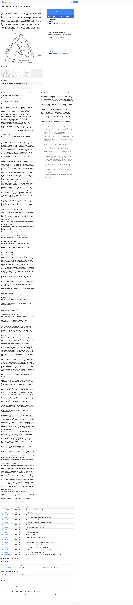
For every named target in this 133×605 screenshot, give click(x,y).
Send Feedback (57, 603)
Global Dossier (61, 53)
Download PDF (52, 16)
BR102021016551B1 (6, 554)
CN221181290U (5, 542)
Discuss (66, 53)
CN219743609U (5, 547)
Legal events (52, 50)
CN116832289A (5, 532)
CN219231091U (5, 529)
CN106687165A (5, 514)
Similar (67, 16)
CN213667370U (5, 552)
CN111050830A (5, 519)
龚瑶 (52, 21)
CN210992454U (5, 524)
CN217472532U (5, 539)
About (51, 603)
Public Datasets (65, 603)
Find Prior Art (60, 16)
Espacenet (55, 53)
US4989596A (4, 512)
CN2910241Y (4, 544)
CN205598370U (5, 534)
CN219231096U (5, 527)
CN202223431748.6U (6, 567)
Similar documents (59, 50)
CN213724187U (5, 549)
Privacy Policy (77, 603)
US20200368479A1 (6, 517)
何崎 (54, 21)
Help (83, 603)
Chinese (56, 19)
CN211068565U (5, 522)
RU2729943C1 (5, 537)
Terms (71, 603)
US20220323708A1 (6, 509)
